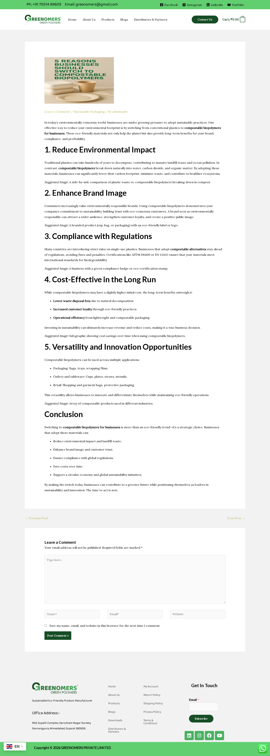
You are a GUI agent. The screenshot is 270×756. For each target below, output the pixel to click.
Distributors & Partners (150, 19)
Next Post (236, 518)
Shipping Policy (153, 703)
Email (194, 700)
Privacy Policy (152, 712)
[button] (205, 19)
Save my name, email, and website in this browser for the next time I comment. (104, 625)
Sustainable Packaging (89, 111)
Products (107, 19)
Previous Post (36, 518)
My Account (150, 686)
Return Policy (151, 695)
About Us (89, 19)
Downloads (115, 720)
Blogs (124, 19)
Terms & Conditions (150, 722)
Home (72, 19)
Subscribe (201, 718)
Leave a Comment (57, 111)
